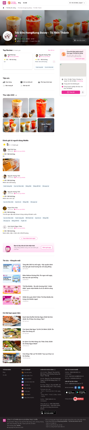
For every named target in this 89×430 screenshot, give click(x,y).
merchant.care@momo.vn (76, 376)
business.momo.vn (76, 378)
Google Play (81, 392)
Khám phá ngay (80, 58)
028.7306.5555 (54, 403)
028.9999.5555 (45, 405)
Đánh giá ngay (47, 247)
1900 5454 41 (49, 399)
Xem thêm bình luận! (29, 238)
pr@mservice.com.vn (75, 383)
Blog (19, 2)
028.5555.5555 (55, 405)
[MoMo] (3, 8)
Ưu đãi (25, 2)
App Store (70, 392)
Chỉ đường (80, 81)
